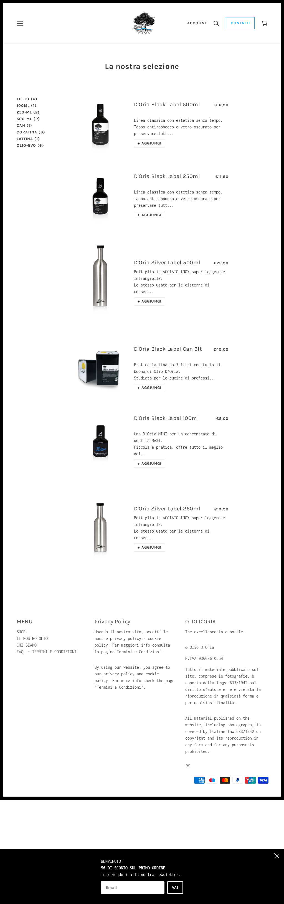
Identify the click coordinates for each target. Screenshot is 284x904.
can (24, 125)
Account (197, 23)
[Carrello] (264, 23)
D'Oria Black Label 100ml (166, 418)
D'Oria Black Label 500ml (167, 104)
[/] (143, 22)
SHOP (21, 631)
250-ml (28, 112)
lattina (28, 138)
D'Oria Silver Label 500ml (167, 262)
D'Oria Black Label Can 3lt (168, 349)
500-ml (28, 119)
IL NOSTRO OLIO (32, 638)
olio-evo (30, 145)
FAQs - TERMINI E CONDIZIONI (47, 651)
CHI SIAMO (27, 645)
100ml (27, 105)
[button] (149, 143)
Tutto (27, 99)
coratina (31, 132)
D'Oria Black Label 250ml (167, 176)
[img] (188, 765)
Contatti (240, 23)
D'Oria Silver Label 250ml (167, 508)
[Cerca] (216, 23)
